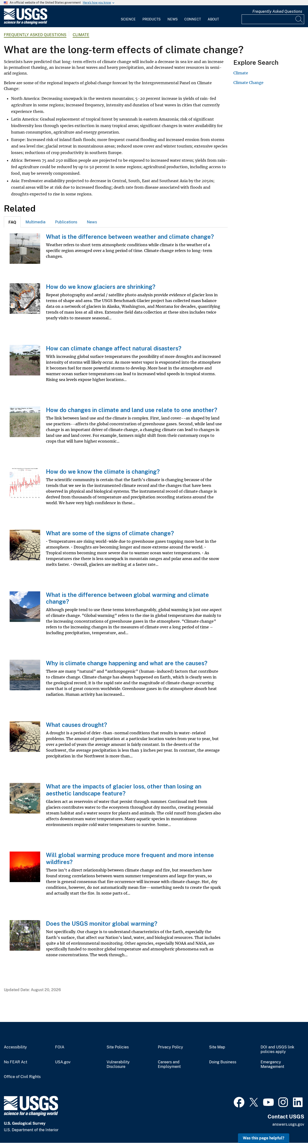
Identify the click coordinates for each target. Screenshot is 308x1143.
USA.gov (63, 1062)
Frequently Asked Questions (277, 11)
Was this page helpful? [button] (263, 1138)
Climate (81, 34)
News (172, 19)
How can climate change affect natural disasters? (113, 348)
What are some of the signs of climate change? (110, 533)
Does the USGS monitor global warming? (101, 923)
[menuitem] (128, 16)
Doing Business (222, 1062)
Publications (66, 222)
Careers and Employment (169, 1064)
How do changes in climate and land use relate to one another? (131, 410)
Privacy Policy (170, 1047)
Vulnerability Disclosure (118, 1064)
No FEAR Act (15, 1062)
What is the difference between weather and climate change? (130, 236)
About (213, 19)
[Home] (25, 23)
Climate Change (248, 82)
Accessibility (15, 1047)
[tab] (12, 221)
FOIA (59, 1047)
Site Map (217, 1047)
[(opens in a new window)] (239, 1101)
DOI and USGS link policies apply (277, 1049)
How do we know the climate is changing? (103, 471)
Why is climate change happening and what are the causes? (126, 663)
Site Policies (118, 1047)
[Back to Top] (290, 1125)
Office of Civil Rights (22, 1077)
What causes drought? (76, 724)
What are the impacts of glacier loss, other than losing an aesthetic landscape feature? (123, 790)
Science (128, 19)
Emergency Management (272, 1064)
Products (151, 19)
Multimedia (35, 222)
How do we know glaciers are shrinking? (100, 286)
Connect (192, 19)
